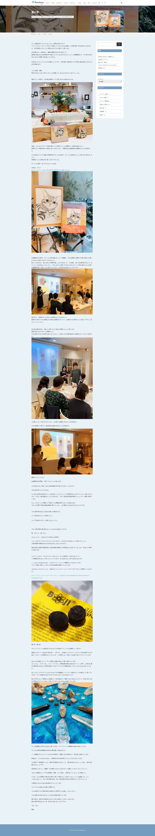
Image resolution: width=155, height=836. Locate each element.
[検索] (119, 44)
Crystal (66, 3)
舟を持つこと (101, 68)
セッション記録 (104, 94)
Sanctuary (82, 830)
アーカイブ (100, 79)
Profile (52, 3)
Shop (89, 3)
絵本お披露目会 (65, 16)
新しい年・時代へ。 (103, 62)
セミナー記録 (104, 97)
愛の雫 (50, 34)
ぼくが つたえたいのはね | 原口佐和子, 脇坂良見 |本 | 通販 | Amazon (50, 170)
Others (80, 3)
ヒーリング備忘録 (105, 101)
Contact (94, 3)
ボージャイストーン (57, 16)
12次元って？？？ (103, 59)
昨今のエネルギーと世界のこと (106, 56)
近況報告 (49, 16)
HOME (34, 34)
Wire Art (72, 3)
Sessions (58, 3)
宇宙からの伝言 (105, 104)
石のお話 (44, 16)
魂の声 (70, 16)
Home (47, 3)
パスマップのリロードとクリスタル (107, 65)
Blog (84, 3)
